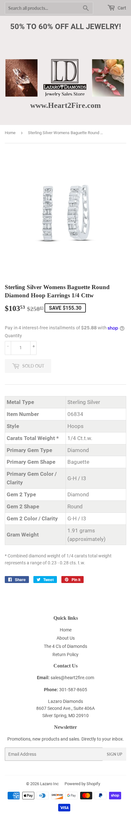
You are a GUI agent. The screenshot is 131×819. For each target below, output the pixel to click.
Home (10, 132)
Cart (121, 7)
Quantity (13, 335)
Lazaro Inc (49, 783)
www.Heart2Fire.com (65, 105)
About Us (66, 638)
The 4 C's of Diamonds (65, 646)
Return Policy (65, 654)
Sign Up (114, 754)
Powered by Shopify (82, 783)
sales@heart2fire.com (72, 677)
